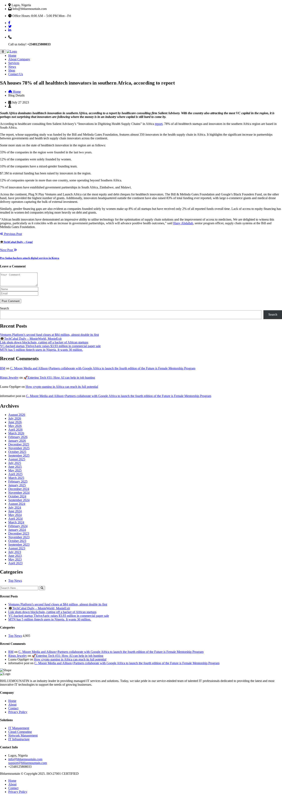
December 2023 (18, 533)
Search (4, 308)
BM (2, 368)
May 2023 (15, 559)
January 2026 (17, 440)
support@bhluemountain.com (27, 763)
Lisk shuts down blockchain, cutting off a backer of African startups (44, 342)
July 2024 (14, 507)
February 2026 (17, 437)
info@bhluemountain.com (25, 759)
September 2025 (19, 455)
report (158, 124)
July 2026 (14, 418)
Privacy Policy (17, 712)
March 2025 (16, 478)
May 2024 (15, 515)
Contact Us (15, 74)
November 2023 (19, 537)
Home (12, 55)
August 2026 (16, 414)
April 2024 (15, 518)
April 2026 (15, 429)
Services (13, 63)
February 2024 (17, 526)
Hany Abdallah (183, 223)
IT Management (18, 728)
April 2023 (15, 563)
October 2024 (17, 496)
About (12, 704)
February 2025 (17, 481)
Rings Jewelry (9, 377)
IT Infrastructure (19, 739)
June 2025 (15, 466)
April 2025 (15, 474)
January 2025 (17, 485)
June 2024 (15, 511)
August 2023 (16, 548)
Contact (13, 708)
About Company (19, 59)
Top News (15, 580)
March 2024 (16, 522)
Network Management (23, 735)
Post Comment (11, 301)
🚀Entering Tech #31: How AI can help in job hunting (59, 377)
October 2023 (17, 541)
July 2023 (14, 552)
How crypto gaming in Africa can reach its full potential (62, 386)
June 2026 (15, 422)
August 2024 (16, 503)
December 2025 (18, 444)
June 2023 (15, 555)
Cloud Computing (20, 732)
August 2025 (16, 459)
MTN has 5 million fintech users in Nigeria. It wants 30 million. (41, 349)
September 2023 (19, 544)
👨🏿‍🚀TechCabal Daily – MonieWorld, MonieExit (31, 338)
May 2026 (15, 426)
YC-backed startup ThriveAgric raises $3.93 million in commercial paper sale (50, 346)
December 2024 (18, 489)
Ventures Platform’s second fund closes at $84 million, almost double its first (49, 334)
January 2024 (17, 529)
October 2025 (17, 452)
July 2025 (14, 463)
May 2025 (15, 470)
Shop (11, 70)
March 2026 (16, 433)
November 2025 (19, 448)
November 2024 (19, 492)
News (12, 66)
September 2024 (19, 500)
